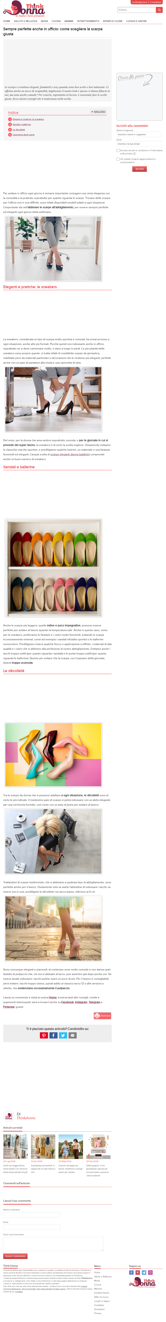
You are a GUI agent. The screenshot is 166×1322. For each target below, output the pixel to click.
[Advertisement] (57, 62)
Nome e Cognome (125, 130)
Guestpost (99, 1309)
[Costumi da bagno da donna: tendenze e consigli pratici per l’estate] (71, 1146)
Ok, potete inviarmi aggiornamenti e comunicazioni (138, 161)
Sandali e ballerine (22, 124)
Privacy (97, 1313)
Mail (73, 1035)
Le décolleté (19, 129)
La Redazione (139, 2)
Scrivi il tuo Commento (13, 1234)
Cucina (56, 21)
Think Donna (143, 1282)
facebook (53, 1035)
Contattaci (155, 2)
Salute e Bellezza (25, 21)
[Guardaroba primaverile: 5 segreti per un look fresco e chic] (43, 1146)
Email (5, 1222)
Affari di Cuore (113, 21)
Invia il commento (15, 1256)
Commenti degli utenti (24, 134)
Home (6, 21)
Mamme (69, 21)
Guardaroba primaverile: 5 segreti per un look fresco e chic (43, 1169)
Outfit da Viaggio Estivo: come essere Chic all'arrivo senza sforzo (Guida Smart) (15, 1169)
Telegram (144, 1272)
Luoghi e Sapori (136, 21)
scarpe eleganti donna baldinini (70, 454)
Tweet (63, 1035)
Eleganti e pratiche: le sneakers (28, 119)
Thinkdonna (26, 1118)
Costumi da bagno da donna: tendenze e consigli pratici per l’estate (71, 1169)
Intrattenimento (88, 21)
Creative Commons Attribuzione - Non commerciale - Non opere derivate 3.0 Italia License (45, 1287)
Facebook (131, 1272)
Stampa (105, 1015)
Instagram (150, 1272)
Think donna (25, 8)
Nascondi (99, 111)
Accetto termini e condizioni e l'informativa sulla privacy (141, 152)
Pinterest (138, 1272)
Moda (44, 21)
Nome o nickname (11, 1209)
